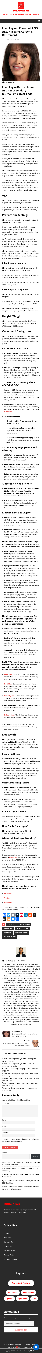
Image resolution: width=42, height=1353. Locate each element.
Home (6, 1233)
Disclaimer (8, 1246)
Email (4, 1126)
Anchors (11, 924)
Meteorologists (22, 929)
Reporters (7, 933)
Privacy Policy (9, 1251)
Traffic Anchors (21, 933)
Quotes (9, 1299)
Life (34, 1299)
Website (5, 1133)
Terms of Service (10, 1259)
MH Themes (33, 1351)
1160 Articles (20, 961)
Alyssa (19, 39)
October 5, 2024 (9, 39)
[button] (39, 21)
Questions (22, 1299)
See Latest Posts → (21, 1283)
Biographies (12, 1292)
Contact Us (8, 1242)
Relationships (28, 1292)
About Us (7, 1237)
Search (4, 1153)
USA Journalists (10, 937)
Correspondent (24, 924)
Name (4, 1120)
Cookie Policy (9, 1255)
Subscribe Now (21, 1330)
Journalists (8, 929)
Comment (5, 1103)
